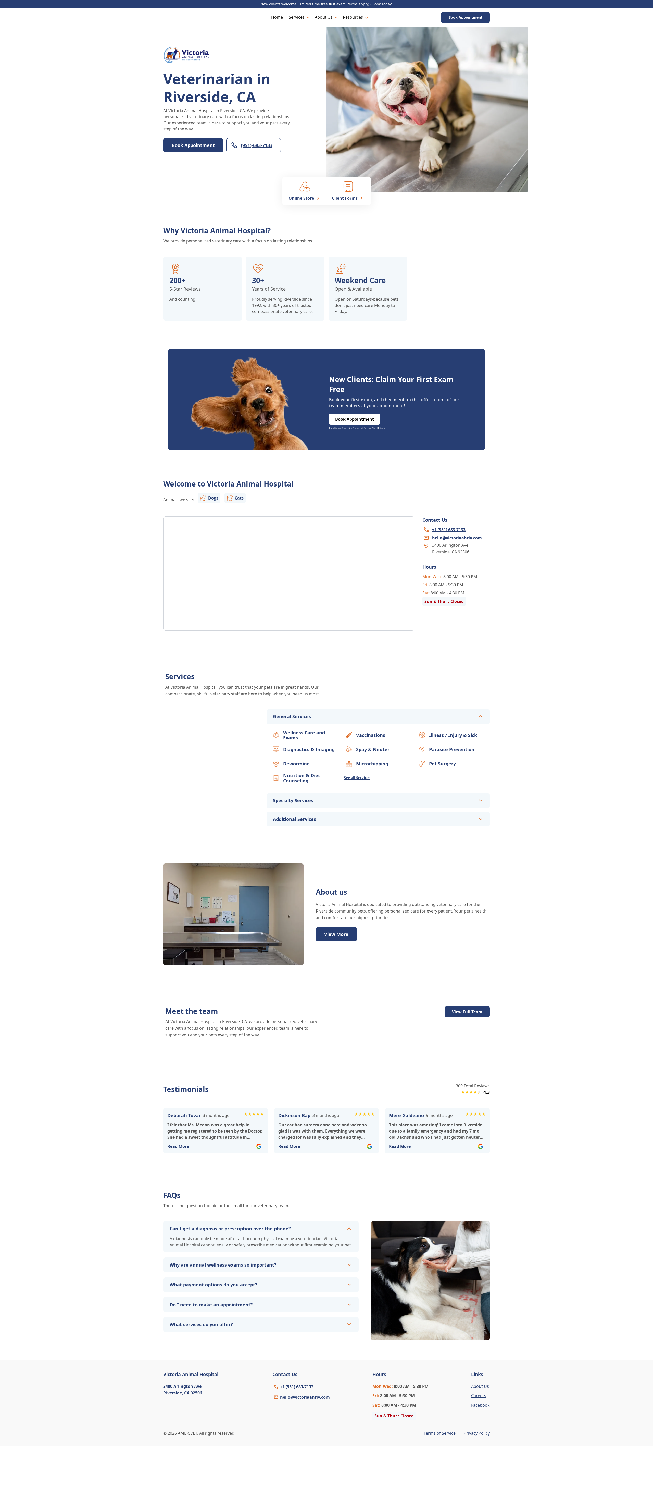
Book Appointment (465, 17)
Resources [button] (353, 17)
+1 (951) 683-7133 (296, 1387)
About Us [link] (480, 1386)
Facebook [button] (480, 1405)
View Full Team (467, 1012)
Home (277, 17)
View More (336, 934)
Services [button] (297, 17)
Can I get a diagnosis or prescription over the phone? (230, 1228)
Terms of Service (440, 1433)
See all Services (357, 777)
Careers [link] (478, 1395)
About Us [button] (324, 17)
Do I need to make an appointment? (211, 1305)
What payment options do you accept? (213, 1285)
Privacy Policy (477, 1433)
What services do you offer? (201, 1324)
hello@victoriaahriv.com (305, 1397)
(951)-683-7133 (256, 145)
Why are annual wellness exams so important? (223, 1265)
